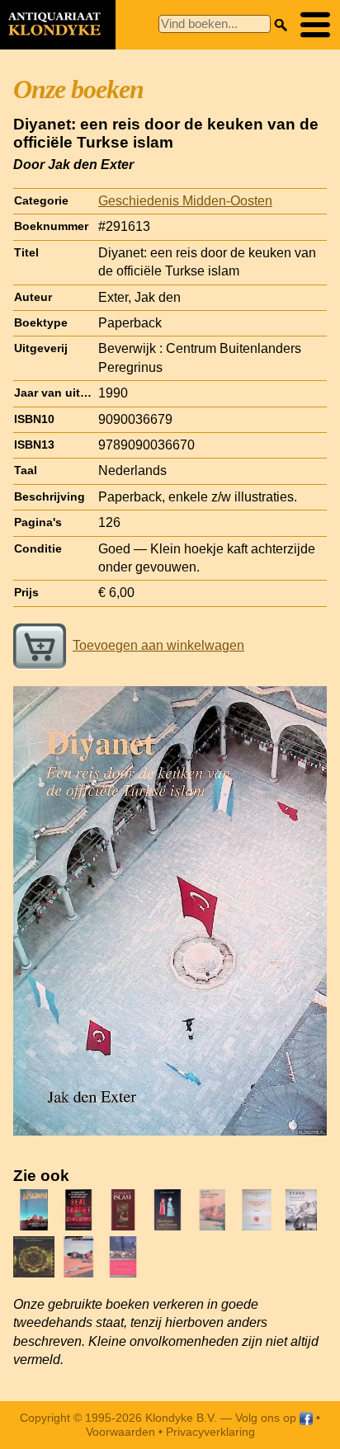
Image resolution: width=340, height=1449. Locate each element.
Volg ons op (267, 1417)
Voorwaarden (120, 1431)
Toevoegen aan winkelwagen (158, 645)
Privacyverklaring (210, 1431)
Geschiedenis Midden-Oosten (185, 201)
